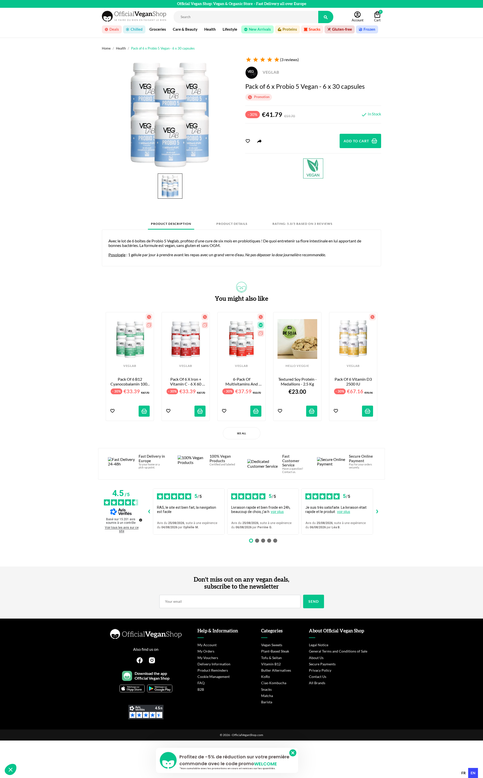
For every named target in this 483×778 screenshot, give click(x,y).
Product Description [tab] (171, 224)
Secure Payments (322, 664)
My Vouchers (207, 658)
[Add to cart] (144, 411)
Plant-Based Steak (275, 651)
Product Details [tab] (231, 224)
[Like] (247, 141)
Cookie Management (213, 676)
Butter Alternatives (276, 670)
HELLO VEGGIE (297, 366)
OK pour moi (84, 753)
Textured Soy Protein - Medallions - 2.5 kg (297, 381)
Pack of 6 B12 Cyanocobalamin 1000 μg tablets (130, 381)
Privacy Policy (320, 670)
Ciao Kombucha (273, 683)
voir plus (277, 512)
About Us (316, 658)
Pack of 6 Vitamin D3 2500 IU (354, 381)
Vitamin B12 (271, 664)
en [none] (473, 773)
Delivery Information (213, 664)
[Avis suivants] (377, 511)
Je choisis (31, 753)
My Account (207, 645)
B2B (200, 689)
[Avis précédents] (148, 511)
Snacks (266, 689)
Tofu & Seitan (271, 658)
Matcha (267, 696)
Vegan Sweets (271, 645)
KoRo (265, 676)
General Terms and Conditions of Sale (338, 651)
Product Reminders (212, 670)
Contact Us (317, 676)
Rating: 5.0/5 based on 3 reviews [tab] (302, 224)
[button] (11, 769)
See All (241, 433)
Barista (266, 702)
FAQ (201, 683)
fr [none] (463, 773)
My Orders (205, 651)
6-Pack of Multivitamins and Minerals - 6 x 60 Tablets (242, 381)
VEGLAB (270, 72)
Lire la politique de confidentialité (32, 736)
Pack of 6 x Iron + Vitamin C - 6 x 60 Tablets (186, 381)
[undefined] (141, 520)
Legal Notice (318, 645)
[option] (463, 773)
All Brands (317, 683)
